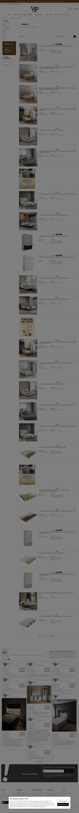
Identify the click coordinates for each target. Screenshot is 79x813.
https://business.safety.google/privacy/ (19, 806)
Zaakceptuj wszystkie (63, 804)
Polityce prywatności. (40, 806)
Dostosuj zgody (63, 801)
